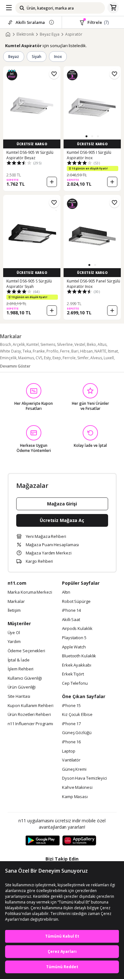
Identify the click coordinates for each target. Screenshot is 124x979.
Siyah (36, 56)
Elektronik (25, 34)
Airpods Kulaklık (77, 628)
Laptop (68, 751)
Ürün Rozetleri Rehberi (29, 714)
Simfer (83, 358)
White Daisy (10, 351)
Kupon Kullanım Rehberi (30, 705)
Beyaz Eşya (49, 34)
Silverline (65, 344)
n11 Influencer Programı (30, 723)
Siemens (47, 344)
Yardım (14, 641)
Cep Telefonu (75, 683)
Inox (58, 56)
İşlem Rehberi (21, 669)
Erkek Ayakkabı (76, 665)
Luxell (109, 358)
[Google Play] (42, 840)
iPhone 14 (71, 610)
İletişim (14, 610)
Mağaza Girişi (62, 504)
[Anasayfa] (8, 34)
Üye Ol (14, 632)
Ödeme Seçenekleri (26, 651)
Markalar (16, 601)
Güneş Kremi (74, 769)
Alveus (96, 358)
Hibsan (86, 351)
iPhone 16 (71, 742)
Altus (102, 344)
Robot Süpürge (76, 601)
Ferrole (69, 358)
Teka (27, 351)
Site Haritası (19, 696)
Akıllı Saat (71, 619)
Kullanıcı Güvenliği (25, 678)
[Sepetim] (113, 8)
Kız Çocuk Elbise (77, 714)
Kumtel (32, 344)
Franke (39, 351)
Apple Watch (74, 647)
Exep (56, 358)
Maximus (26, 358)
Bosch (5, 344)
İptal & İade (19, 660)
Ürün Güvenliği (22, 687)
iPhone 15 (71, 705)
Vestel (79, 344)
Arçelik (19, 344)
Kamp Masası (75, 796)
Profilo (52, 351)
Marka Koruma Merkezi (30, 592)
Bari (75, 351)
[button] (86, 136)
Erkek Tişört (73, 674)
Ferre (65, 351)
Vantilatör (71, 760)
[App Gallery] (79, 840)
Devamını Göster (15, 366)
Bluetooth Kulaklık (79, 656)
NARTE (100, 351)
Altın (66, 592)
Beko (91, 344)
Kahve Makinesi (77, 787)
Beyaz (13, 56)
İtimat (113, 351)
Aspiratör (73, 34)
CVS (39, 358)
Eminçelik (8, 358)
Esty (47, 358)
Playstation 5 (74, 637)
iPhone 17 (71, 723)
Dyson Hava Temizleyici (84, 778)
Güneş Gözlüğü (77, 732)
